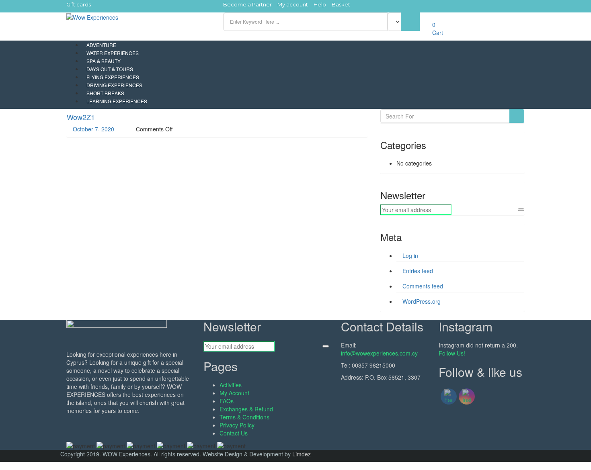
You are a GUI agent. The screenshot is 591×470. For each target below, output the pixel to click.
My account (292, 4)
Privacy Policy (237, 425)
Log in (410, 255)
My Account (234, 393)
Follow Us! (452, 353)
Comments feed (422, 286)
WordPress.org (421, 301)
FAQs (227, 401)
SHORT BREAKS (105, 93)
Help (320, 4)
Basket (341, 4)
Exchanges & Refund (246, 409)
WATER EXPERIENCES (112, 52)
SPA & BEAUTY (103, 60)
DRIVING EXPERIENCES (114, 85)
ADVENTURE (101, 44)
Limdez (301, 454)
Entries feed (417, 271)
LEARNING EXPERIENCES (116, 101)
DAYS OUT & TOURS (109, 68)
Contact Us (234, 433)
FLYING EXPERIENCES (112, 77)
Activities (231, 385)
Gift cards (78, 4)
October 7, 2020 (92, 129)
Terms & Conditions (244, 417)
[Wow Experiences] (92, 16)
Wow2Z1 (81, 117)
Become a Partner (247, 4)
